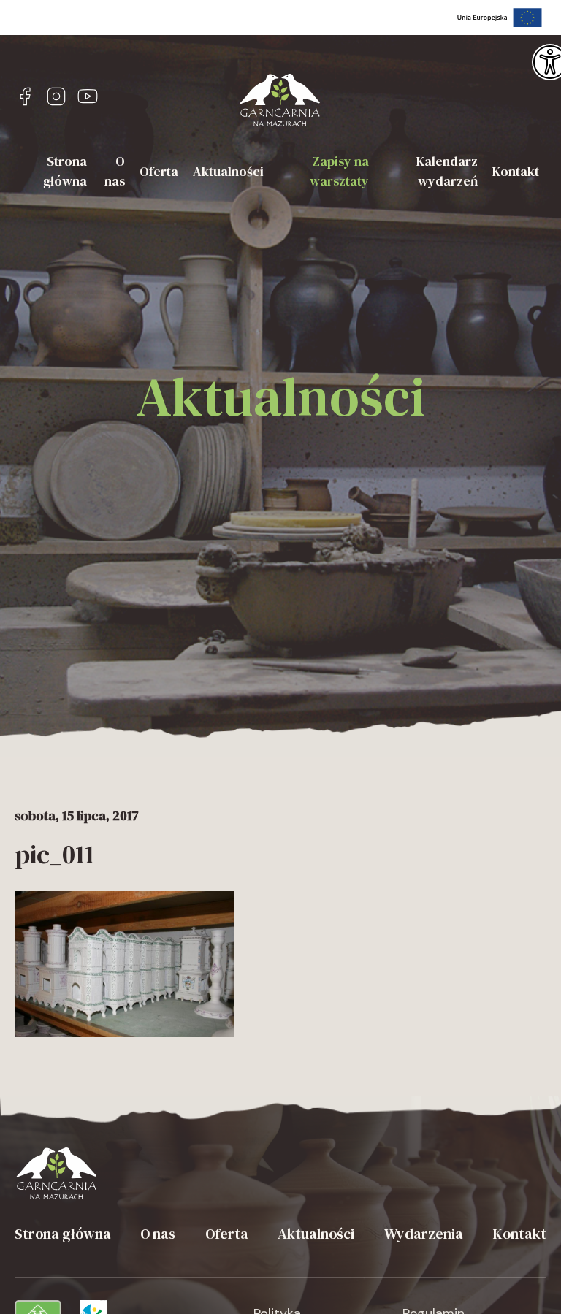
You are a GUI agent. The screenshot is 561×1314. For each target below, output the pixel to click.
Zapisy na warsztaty (339, 171)
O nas (114, 171)
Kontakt (515, 171)
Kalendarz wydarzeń (447, 171)
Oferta (159, 171)
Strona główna (65, 171)
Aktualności (228, 171)
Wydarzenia (423, 1233)
